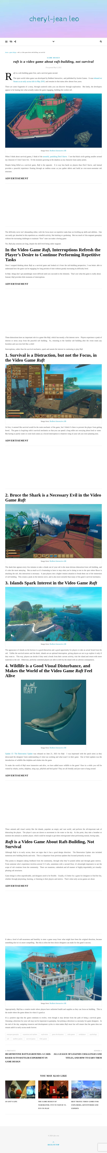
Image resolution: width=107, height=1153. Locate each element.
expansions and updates (30, 1034)
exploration (44, 1034)
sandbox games (17, 1039)
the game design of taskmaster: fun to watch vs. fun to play (52, 1105)
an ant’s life (11, 1101)
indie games (71, 1034)
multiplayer (82, 1034)
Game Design (13, 52)
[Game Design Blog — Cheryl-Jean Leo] (53, 19)
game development (58, 1034)
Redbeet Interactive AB (58, 151)
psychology (93, 1034)
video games (43, 1039)
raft (8, 1039)
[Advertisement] (53, 204)
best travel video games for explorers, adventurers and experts (85, 1105)
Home (6, 52)
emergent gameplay (13, 1034)
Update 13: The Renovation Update (19, 754)
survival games (30, 1039)
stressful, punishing (55, 157)
